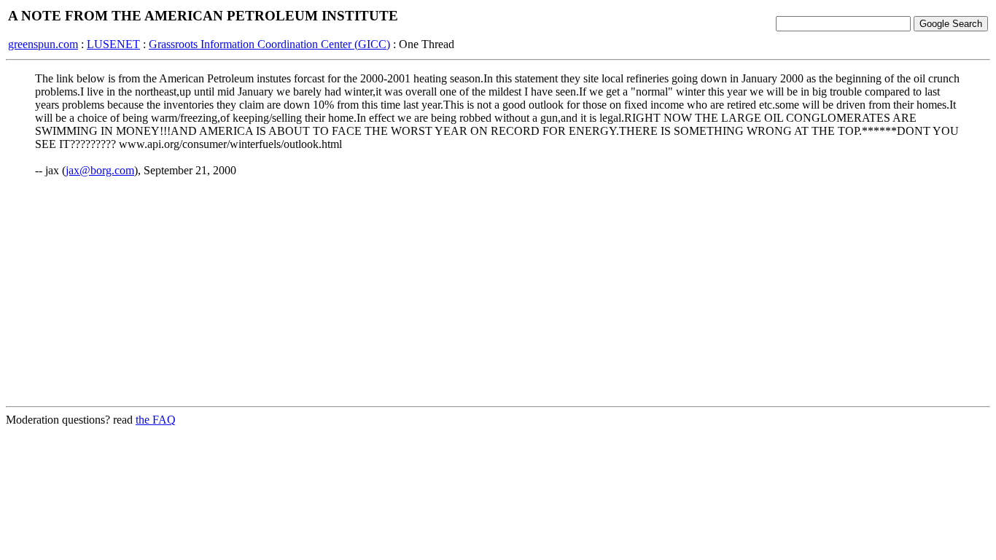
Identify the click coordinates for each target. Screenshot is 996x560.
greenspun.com (43, 44)
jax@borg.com (100, 170)
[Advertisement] (498, 292)
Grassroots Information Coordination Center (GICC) (269, 44)
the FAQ (156, 419)
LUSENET (113, 44)
